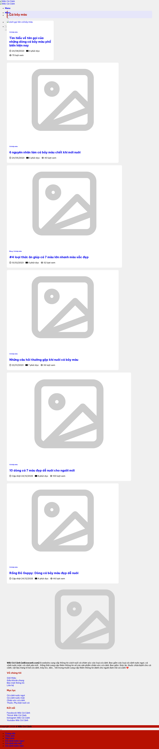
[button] (7, 8)
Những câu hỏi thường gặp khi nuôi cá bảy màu (43, 359)
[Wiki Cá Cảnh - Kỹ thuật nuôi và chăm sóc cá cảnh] (7, 2)
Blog (11, 251)
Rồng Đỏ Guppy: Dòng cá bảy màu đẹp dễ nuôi (43, 573)
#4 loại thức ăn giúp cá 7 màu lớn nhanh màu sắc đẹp (49, 257)
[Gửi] (8, 18)
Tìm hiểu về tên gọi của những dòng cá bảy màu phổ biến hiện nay (30, 41)
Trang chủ (10, 733)
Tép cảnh (9, 738)
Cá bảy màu (13, 32)
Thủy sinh (10, 736)
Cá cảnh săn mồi (13, 743)
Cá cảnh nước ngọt (14, 741)
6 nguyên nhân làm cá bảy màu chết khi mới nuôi (44, 152)
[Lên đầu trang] (1, 729)
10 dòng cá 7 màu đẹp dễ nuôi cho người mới (42, 470)
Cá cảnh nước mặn (14, 746)
